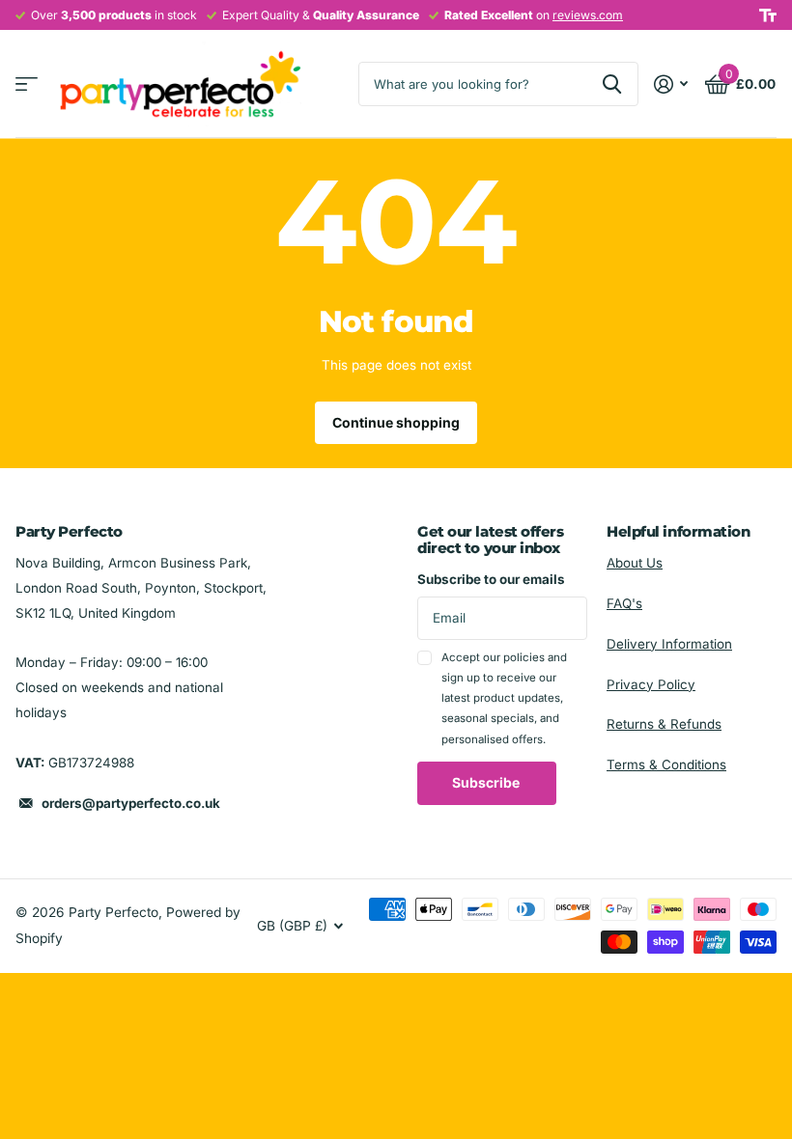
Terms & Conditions (666, 764)
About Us (635, 562)
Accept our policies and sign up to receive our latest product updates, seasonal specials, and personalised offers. (504, 698)
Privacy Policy (651, 684)
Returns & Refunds (664, 724)
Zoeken (611, 84)
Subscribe (487, 782)
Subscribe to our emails (491, 579)
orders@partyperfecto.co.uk (131, 803)
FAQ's (624, 603)
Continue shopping (396, 422)
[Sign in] (671, 84)
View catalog (26, 84)
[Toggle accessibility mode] (768, 15)
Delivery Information (669, 644)
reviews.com (587, 15)
